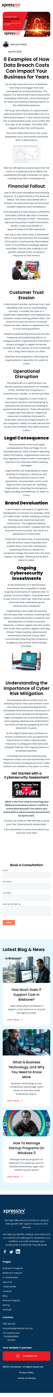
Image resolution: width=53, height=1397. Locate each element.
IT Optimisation (10, 1277)
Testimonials (9, 1286)
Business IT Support (13, 1268)
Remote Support (11, 1300)
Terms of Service (27, 1378)
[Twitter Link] (11, 1251)
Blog (5, 1295)
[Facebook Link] (5, 1251)
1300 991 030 (9, 1323)
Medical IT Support (12, 1272)
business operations (24, 386)
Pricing (6, 1305)
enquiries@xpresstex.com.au (18, 1328)
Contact (7, 1291)
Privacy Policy (26, 1372)
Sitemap (7, 1309)
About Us (7, 1282)
